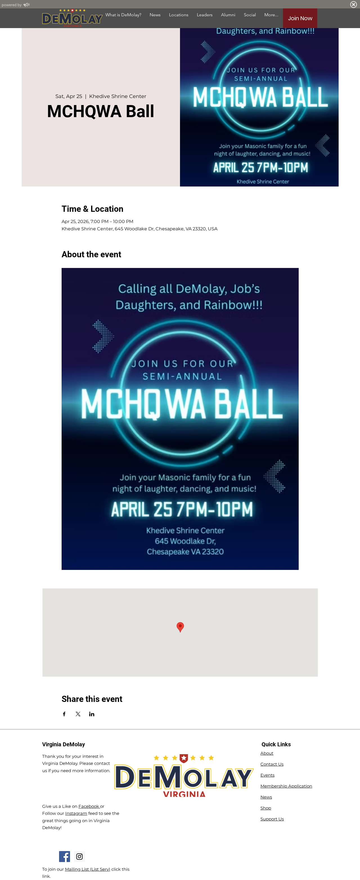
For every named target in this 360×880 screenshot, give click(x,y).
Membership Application (286, 786)
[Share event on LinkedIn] (91, 714)
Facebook (89, 806)
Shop (265, 808)
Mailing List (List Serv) (87, 869)
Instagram (76, 813)
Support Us (272, 819)
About (266, 753)
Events (267, 775)
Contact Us (272, 764)
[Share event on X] (78, 714)
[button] (228, 14)
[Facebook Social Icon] (64, 856)
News (266, 797)
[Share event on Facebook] (64, 714)
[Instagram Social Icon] (79, 856)
